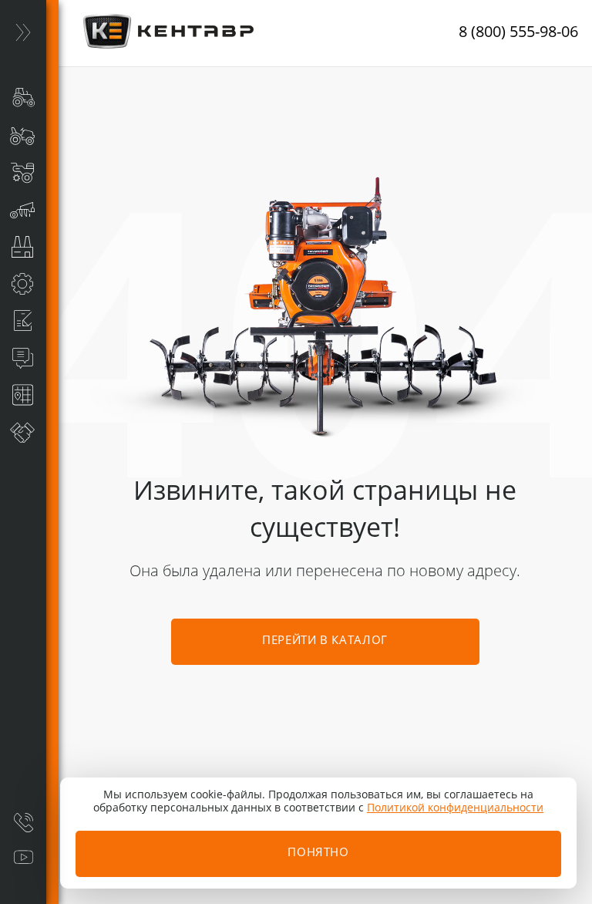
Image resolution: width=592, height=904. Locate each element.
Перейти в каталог (325, 641)
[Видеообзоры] (23, 857)
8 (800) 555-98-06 (518, 33)
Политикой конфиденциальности (455, 808)
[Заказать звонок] (23, 822)
